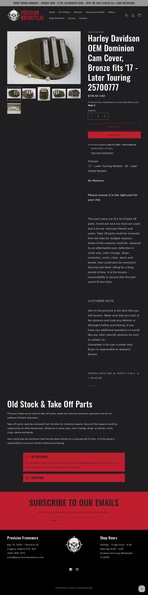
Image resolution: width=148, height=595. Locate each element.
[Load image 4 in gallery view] (59, 94)
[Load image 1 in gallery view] (14, 94)
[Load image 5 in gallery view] (74, 94)
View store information (102, 153)
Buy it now (114, 135)
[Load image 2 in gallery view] (29, 94)
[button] (126, 15)
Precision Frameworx (69, 588)
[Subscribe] (97, 520)
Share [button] (94, 385)
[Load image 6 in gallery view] (14, 109)
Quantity (92, 110)
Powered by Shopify (85, 588)
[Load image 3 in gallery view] (44, 94)
